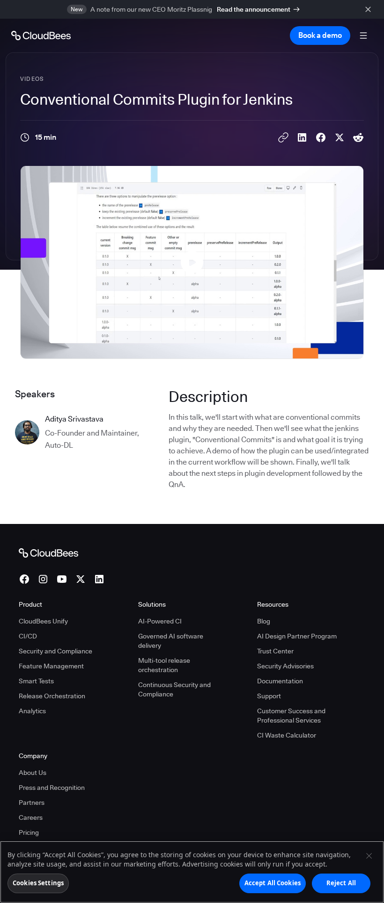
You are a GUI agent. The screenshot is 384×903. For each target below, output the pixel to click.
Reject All (341, 883)
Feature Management (51, 666)
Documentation (280, 681)
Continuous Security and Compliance (174, 689)
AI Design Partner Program (297, 636)
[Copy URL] (283, 137)
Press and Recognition (52, 787)
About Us (32, 772)
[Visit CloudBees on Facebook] (24, 579)
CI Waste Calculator (286, 735)
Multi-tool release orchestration (164, 665)
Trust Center (275, 651)
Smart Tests (36, 681)
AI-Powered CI (160, 621)
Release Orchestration (52, 696)
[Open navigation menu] (363, 35)
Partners (31, 802)
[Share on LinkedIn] (302, 137)
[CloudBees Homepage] (48, 552)
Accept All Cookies (272, 883)
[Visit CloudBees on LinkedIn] (99, 579)
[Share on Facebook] (320, 137)
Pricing (29, 832)
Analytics (32, 711)
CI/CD (28, 636)
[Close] (369, 856)
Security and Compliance (55, 651)
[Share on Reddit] (358, 137)
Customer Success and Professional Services (291, 715)
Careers (31, 817)
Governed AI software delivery (170, 640)
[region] (192, 872)
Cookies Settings (38, 883)
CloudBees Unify (43, 621)
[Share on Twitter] (339, 137)
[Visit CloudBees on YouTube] (61, 579)
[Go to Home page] (41, 35)
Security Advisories (285, 666)
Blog (263, 621)
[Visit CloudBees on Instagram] (43, 579)
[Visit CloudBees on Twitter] (80, 579)
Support (269, 696)
